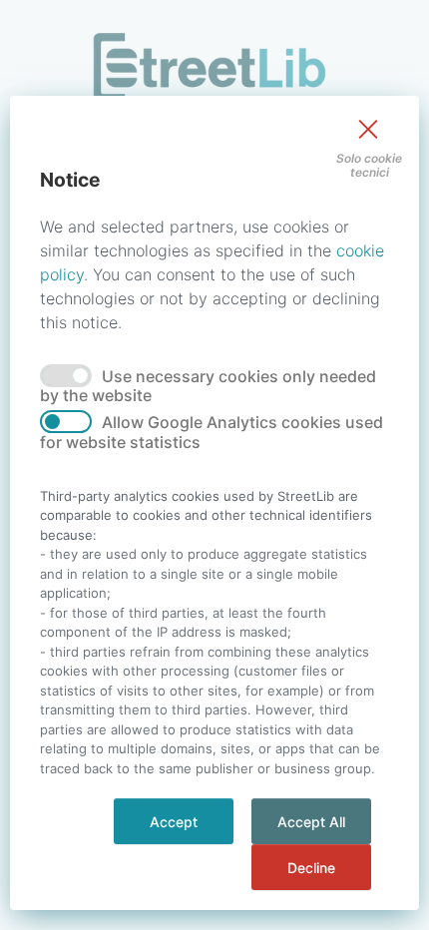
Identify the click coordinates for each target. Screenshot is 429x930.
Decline (311, 867)
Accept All (311, 821)
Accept (174, 821)
